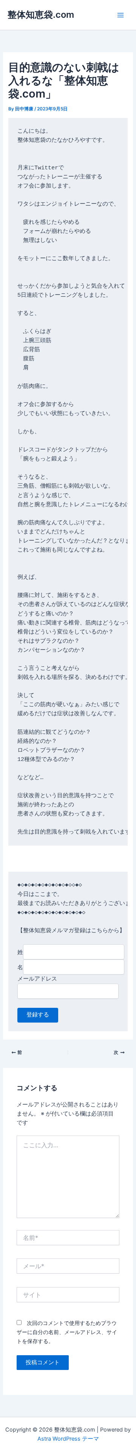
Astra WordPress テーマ (68, 1438)
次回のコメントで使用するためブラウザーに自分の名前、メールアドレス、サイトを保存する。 (67, 1332)
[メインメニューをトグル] (120, 15)
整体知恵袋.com (41, 14)
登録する (37, 1015)
